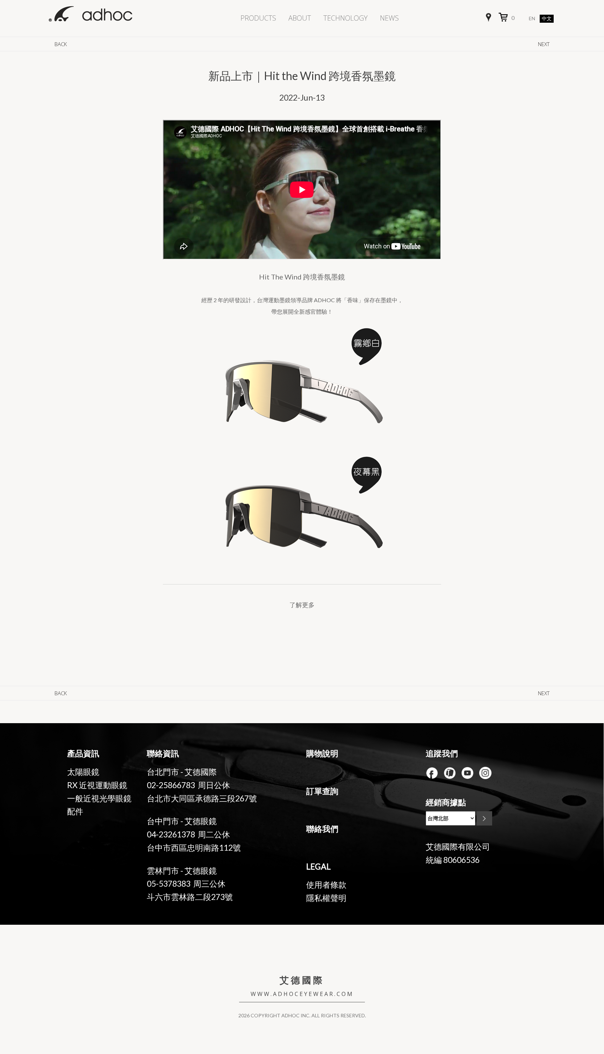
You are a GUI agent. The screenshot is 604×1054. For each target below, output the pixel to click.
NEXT (543, 44)
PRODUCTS (258, 18)
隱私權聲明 (326, 898)
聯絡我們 (322, 829)
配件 (75, 811)
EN (532, 18)
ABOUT (299, 18)
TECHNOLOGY (345, 18)
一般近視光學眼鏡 (99, 798)
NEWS (389, 18)
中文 (547, 18)
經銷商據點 (446, 802)
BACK (61, 44)
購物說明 (322, 753)
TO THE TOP (572, 997)
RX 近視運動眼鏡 (97, 785)
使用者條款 (326, 884)
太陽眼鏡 (83, 772)
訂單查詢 (322, 791)
